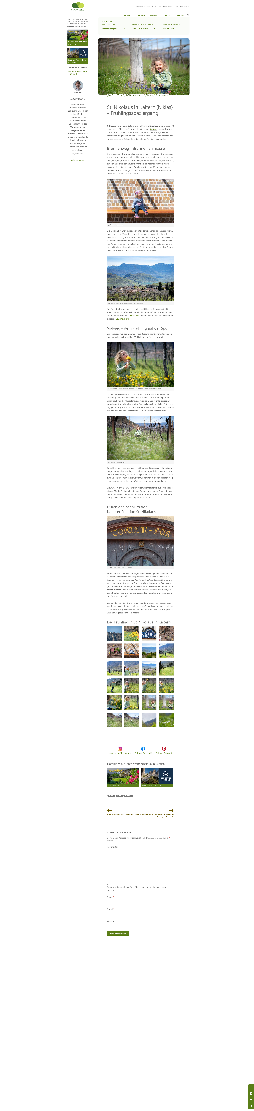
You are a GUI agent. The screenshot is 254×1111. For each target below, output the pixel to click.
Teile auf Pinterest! (164, 753)
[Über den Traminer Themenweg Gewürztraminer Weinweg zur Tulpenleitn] (251, 1106)
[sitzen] (131, 650)
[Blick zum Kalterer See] (149, 650)
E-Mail (110, 909)
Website (110, 921)
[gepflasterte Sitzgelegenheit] (140, 201)
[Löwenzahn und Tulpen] (131, 633)
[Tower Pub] (149, 633)
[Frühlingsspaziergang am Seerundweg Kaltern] (251, 1100)
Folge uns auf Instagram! (119, 753)
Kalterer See (134, 315)
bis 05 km (118, 95)
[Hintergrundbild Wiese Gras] (166, 720)
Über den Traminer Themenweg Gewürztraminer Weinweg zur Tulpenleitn (157, 816)
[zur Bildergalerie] (251, 1093)
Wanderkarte (168, 28)
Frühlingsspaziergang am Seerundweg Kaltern (123, 814)
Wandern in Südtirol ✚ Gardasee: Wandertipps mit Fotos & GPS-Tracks (163, 6)
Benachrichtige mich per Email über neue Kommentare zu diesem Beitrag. (136, 889)
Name (110, 897)
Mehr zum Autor (78, 160)
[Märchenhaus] (114, 650)
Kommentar (112, 847)
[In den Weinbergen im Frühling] (114, 685)
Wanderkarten (140, 15)
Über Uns (180, 15)
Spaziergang (128, 795)
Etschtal (149, 95)
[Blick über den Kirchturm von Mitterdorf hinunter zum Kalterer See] (140, 278)
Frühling (111, 795)
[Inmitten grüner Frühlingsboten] (140, 438)
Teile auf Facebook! (143, 753)
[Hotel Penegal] (114, 633)
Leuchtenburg (122, 318)
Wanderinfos (167, 15)
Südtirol (153, 15)
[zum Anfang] (251, 1087)
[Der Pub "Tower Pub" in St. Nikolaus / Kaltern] (140, 541)
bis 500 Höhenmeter (134, 95)
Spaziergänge (162, 95)
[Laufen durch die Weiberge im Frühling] (166, 650)
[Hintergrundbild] (149, 720)
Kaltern (119, 795)
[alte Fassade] (166, 633)
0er (109, 95)
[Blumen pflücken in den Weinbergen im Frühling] (166, 668)
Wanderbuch (126, 15)
